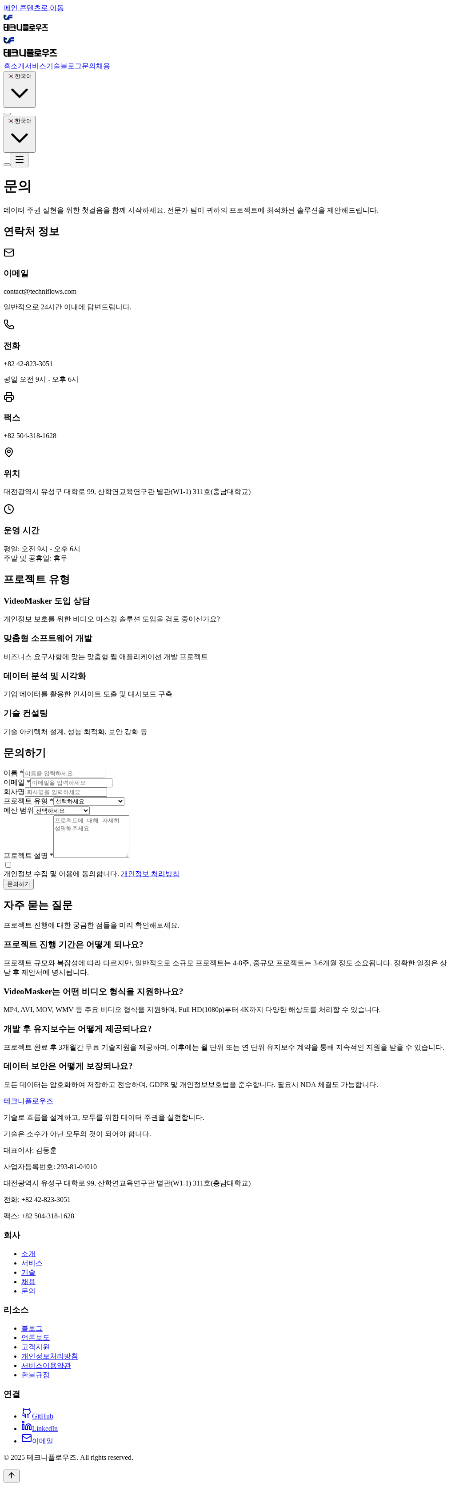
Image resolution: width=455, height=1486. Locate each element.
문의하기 (18, 884)
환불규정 (35, 1375)
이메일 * (17, 782)
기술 (53, 66)
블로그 (71, 66)
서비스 (35, 66)
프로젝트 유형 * (28, 801)
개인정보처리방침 (49, 1356)
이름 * (13, 773)
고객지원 (35, 1347)
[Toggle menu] (19, 160)
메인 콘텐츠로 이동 (34, 8)
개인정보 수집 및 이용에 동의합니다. (92, 873)
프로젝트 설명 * (28, 855)
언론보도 (35, 1337)
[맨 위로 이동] (12, 1476)
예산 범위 (19, 810)
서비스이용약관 (46, 1365)
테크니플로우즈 (28, 1101)
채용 (103, 66)
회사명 (14, 791)
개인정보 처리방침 (150, 873)
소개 (18, 66)
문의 (89, 66)
